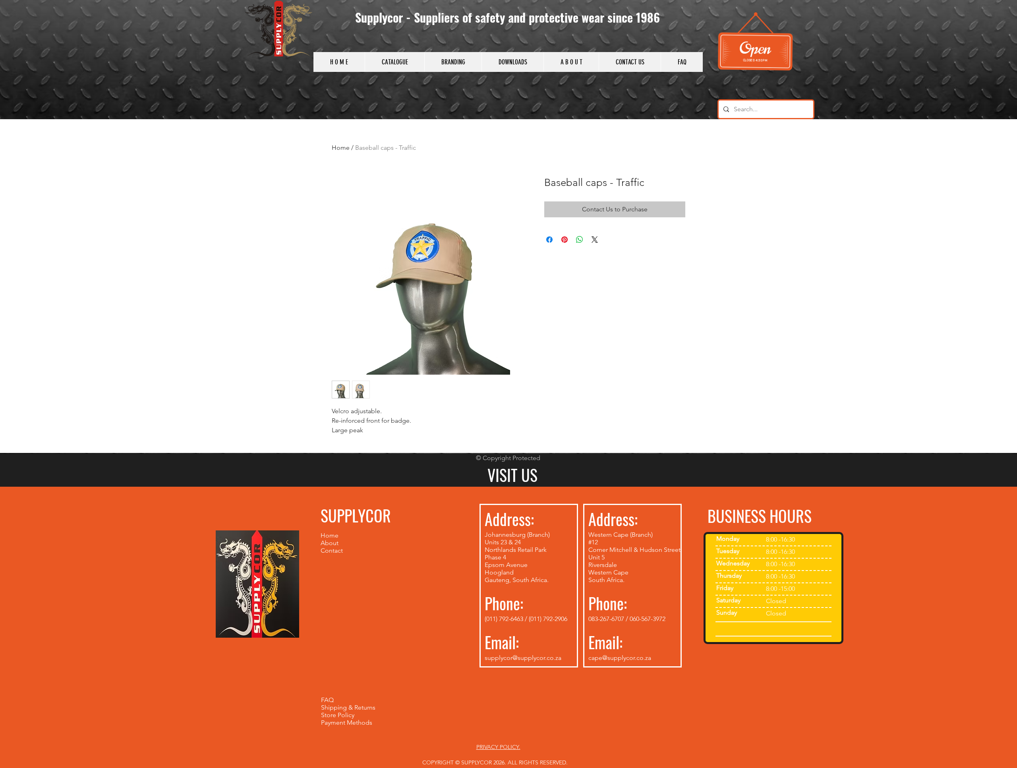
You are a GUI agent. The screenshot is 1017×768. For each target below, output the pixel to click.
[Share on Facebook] (549, 239)
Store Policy (338, 715)
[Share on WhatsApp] (579, 239)
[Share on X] (594, 239)
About (329, 543)
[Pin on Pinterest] (564, 239)
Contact (332, 550)
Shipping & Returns (348, 707)
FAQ (327, 700)
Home (341, 147)
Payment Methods (346, 722)
